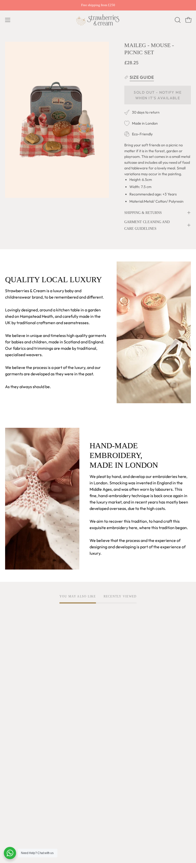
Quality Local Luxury (23, 670)
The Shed (13, 703)
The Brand (14, 661)
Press (10, 729)
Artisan (12, 678)
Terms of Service (118, 661)
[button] (177, 20)
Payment (13, 780)
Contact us (14, 788)
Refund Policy (115, 687)
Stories (11, 737)
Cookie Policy (115, 678)
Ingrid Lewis (16, 695)
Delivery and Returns (24, 771)
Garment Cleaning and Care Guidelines (147, 225)
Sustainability (17, 712)
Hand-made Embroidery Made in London (42, 687)
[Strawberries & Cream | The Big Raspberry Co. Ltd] (98, 20)
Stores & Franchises (23, 720)
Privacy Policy (116, 670)
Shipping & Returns (143, 213)
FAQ (9, 763)
